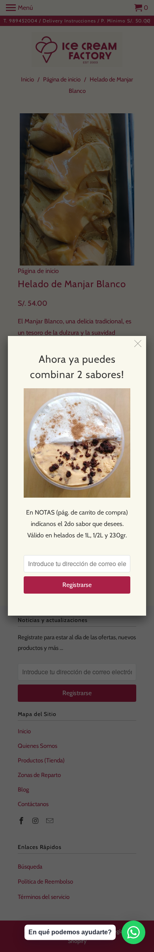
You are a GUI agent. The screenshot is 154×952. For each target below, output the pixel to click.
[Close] (138, 344)
